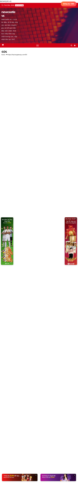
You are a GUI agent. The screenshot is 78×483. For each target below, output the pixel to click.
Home (3, 54)
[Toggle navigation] (37, 45)
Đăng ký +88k (68, 4)
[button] (71, 45)
